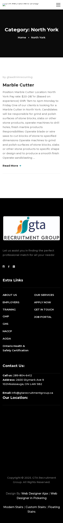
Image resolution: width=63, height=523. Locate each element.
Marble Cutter (18, 85)
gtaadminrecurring (20, 77)
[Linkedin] (13, 266)
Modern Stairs (13, 507)
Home (22, 37)
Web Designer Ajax (34, 493)
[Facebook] (9, 266)
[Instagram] (3, 266)
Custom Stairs (36, 507)
